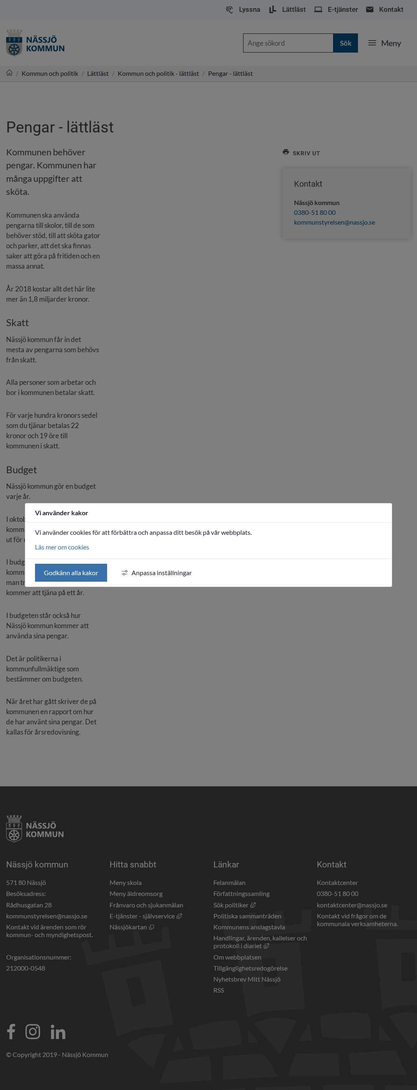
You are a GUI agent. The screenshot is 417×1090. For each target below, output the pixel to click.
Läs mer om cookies (62, 547)
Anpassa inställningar (162, 572)
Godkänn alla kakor (71, 572)
